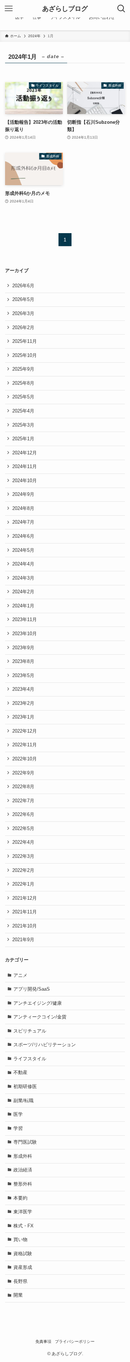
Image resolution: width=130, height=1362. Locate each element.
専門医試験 (25, 1142)
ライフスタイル (29, 1058)
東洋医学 (22, 1211)
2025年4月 (23, 411)
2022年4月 (23, 842)
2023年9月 (23, 647)
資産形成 (22, 1267)
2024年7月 (23, 522)
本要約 (20, 1198)
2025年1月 (23, 438)
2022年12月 (24, 731)
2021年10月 (24, 926)
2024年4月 (23, 564)
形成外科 (22, 1156)
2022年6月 (23, 814)
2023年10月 (24, 633)
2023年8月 (23, 661)
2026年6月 (23, 285)
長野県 (20, 1281)
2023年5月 (23, 675)
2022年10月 (24, 758)
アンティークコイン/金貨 (39, 1017)
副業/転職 (23, 1100)
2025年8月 (23, 383)
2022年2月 (23, 870)
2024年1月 (23, 605)
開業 (18, 1295)
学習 (18, 1128)
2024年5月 (23, 550)
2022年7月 (23, 800)
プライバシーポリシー (75, 1341)
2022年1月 (23, 884)
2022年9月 (23, 773)
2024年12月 (24, 452)
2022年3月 (23, 856)
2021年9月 (23, 939)
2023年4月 (23, 689)
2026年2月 (23, 327)
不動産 (20, 1072)
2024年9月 (23, 494)
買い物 (20, 1239)
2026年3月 (23, 313)
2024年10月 (24, 480)
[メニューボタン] (8, 8)
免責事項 (43, 1341)
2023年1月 (23, 717)
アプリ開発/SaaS (31, 989)
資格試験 (22, 1253)
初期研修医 (25, 1086)
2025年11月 (24, 341)
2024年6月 (23, 536)
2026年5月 (23, 299)
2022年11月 (24, 744)
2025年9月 (23, 369)
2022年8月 (23, 786)
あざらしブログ (65, 8)
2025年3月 (23, 425)
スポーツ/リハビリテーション (44, 1044)
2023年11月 (24, 619)
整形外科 (22, 1184)
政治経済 (22, 1170)
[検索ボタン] (121, 8)
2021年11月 (24, 911)
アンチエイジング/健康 (37, 1003)
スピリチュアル (29, 1031)
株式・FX (23, 1225)
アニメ (20, 975)
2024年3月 (23, 578)
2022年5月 (23, 828)
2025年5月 (23, 397)
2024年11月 (24, 466)
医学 (18, 1114)
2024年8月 (23, 508)
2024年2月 (23, 591)
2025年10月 (24, 355)
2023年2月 (23, 703)
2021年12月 (24, 898)
